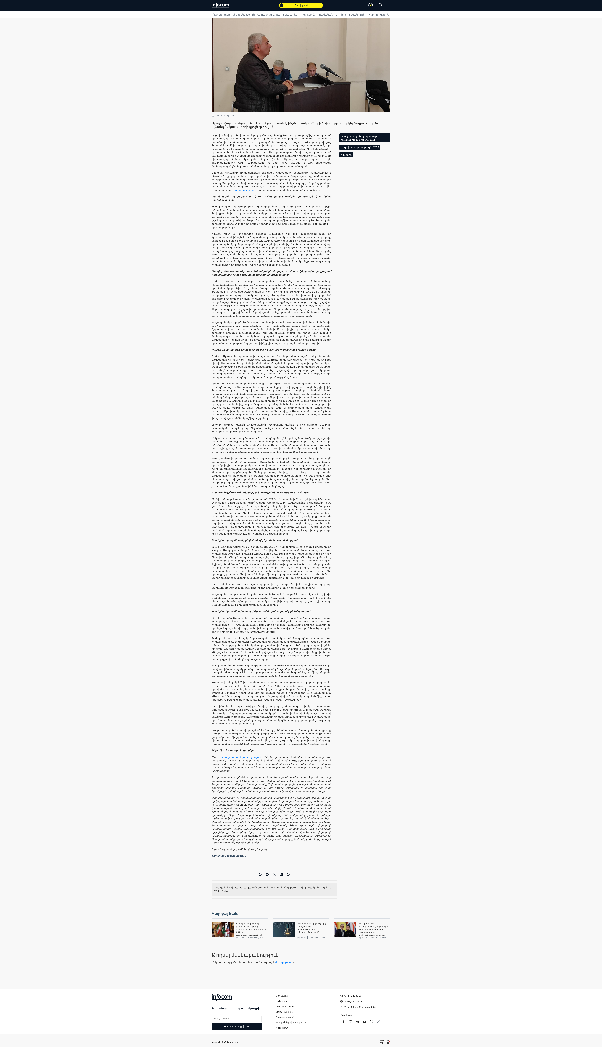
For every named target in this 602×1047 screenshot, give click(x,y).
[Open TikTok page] (379, 1022)
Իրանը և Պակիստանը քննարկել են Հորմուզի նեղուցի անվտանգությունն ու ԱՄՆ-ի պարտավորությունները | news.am (251, 929)
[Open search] (381, 5)
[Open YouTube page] (365, 1022)
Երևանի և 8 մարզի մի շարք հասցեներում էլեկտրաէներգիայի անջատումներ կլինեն (311, 927)
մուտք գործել (284, 962)
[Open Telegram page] (357, 1022)
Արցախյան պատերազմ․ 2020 (360, 147)
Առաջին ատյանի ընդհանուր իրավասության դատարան (359, 137)
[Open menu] (388, 5)
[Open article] (223, 929)
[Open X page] (372, 1022)
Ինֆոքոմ (346, 155)
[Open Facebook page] (343, 1022)
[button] (260, 874)
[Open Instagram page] (350, 1022)
